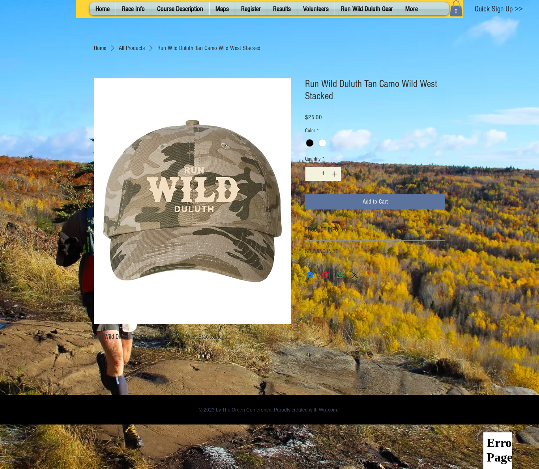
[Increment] (335, 174)
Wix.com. (329, 410)
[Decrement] (311, 174)
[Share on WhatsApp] (340, 275)
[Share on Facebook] (310, 275)
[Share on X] (355, 275)
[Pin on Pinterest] (325, 275)
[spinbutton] (323, 174)
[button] (456, 8)
